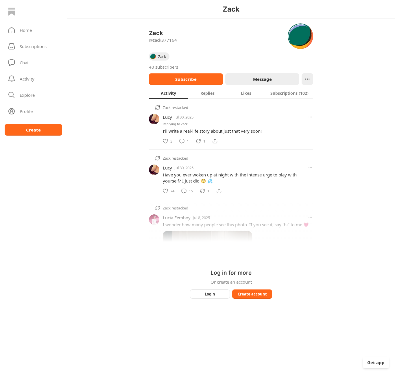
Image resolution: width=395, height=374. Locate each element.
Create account (252, 294)
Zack (167, 107)
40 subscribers (163, 67)
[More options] (310, 117)
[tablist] (231, 93)
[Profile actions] (307, 79)
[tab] (168, 93)
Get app (376, 362)
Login (210, 294)
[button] (33, 30)
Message (262, 79)
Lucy (167, 117)
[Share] (215, 141)
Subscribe (186, 79)
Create (33, 130)
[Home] (12, 12)
